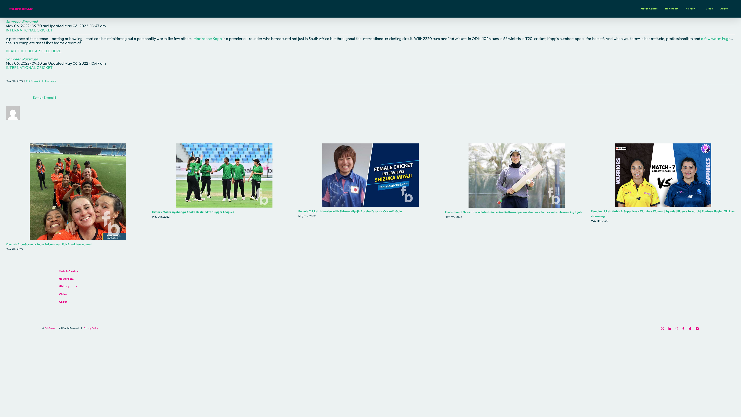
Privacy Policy (91, 328)
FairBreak (50, 328)
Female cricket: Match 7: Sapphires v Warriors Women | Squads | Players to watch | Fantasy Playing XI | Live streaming (663, 175)
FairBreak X (33, 81)
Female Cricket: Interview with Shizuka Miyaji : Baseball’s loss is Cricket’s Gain (370, 175)
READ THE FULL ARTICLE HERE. (34, 50)
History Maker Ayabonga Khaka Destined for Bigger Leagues (224, 175)
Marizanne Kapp (208, 38)
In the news (49, 81)
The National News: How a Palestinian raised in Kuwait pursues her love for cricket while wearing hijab (517, 175)
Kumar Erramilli (44, 97)
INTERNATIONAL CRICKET (29, 30)
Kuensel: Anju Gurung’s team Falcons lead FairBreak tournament (78, 191)
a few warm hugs (715, 38)
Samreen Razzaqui (21, 21)
